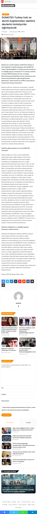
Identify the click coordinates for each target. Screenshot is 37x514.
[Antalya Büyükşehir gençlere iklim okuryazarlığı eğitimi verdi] (27, 342)
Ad (2, 388)
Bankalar (14, 502)
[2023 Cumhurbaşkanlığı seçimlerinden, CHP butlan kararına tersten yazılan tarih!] (6, 446)
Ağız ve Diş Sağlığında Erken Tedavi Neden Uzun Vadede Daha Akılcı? (23, 429)
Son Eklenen (10, 422)
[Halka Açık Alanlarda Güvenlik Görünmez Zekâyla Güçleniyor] (6, 438)
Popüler (28, 422)
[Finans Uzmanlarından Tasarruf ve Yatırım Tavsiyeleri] (6, 462)
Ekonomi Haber (6, 502)
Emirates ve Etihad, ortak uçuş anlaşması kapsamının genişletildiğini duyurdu (27, 330)
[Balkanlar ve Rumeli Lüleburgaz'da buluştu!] (9, 342)
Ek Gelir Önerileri (26, 502)
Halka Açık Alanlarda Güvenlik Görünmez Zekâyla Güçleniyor (22, 437)
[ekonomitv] (8, 5)
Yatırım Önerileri (22, 504)
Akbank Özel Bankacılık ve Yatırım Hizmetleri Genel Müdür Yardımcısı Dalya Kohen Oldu (9, 330)
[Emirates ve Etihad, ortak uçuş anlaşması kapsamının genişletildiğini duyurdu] (27, 321)
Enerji (33, 502)
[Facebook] (3, 281)
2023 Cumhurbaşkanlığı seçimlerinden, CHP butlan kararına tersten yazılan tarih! (24, 445)
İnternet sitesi (5, 401)
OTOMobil (4, 504)
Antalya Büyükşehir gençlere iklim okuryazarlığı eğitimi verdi (27, 350)
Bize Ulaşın (18, 507)
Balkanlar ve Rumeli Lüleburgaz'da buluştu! (8, 349)
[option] (18, 483)
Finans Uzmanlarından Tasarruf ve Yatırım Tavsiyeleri (23, 460)
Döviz (18, 502)
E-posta (4, 394)
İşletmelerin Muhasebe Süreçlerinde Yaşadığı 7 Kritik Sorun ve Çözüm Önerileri (18, 491)
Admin (5, 31)
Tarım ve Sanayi (13, 504)
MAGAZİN (5, 14)
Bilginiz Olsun (31, 504)
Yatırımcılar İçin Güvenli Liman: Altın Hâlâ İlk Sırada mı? (24, 453)
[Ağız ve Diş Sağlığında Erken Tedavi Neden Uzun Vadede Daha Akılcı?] (6, 430)
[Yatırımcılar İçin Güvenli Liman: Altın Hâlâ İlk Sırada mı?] (6, 454)
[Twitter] (7, 281)
